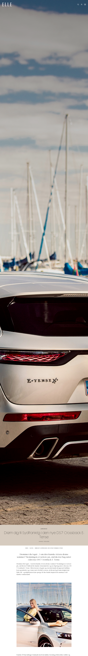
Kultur (31, 548)
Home (26, 548)
